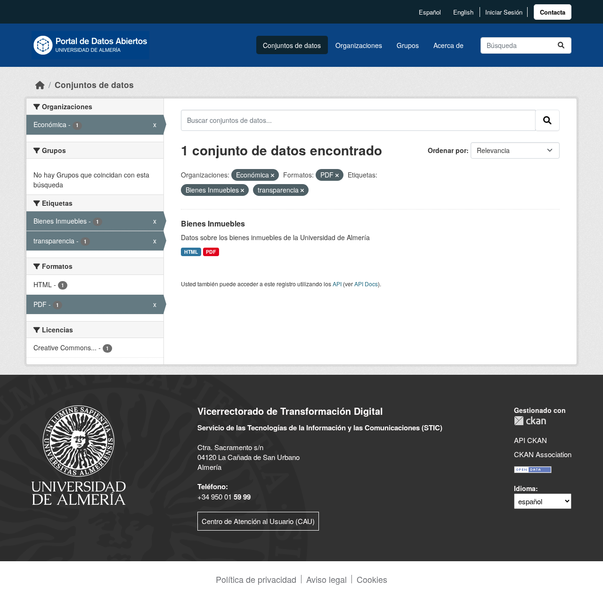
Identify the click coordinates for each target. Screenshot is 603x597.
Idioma (525, 488)
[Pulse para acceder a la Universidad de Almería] (79, 454)
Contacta (552, 12)
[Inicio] (40, 84)
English (463, 12)
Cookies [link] (372, 579)
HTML (191, 251)
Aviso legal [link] (326, 579)
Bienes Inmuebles (213, 223)
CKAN (530, 421)
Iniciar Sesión (503, 12)
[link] (552, 12)
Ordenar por (447, 150)
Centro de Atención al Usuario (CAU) (258, 521)
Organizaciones (358, 45)
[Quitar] (272, 175)
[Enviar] (561, 45)
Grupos (408, 45)
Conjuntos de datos (292, 45)
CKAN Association (542, 454)
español (430, 12)
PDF (211, 251)
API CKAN (530, 440)
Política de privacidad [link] (256, 579)
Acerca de (448, 45)
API (337, 284)
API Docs (366, 284)
